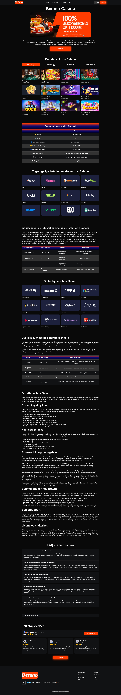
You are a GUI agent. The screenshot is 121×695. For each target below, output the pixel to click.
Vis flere (60, 657)
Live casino (49, 64)
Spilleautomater (89, 64)
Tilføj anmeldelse (90, 633)
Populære (29, 64)
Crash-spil (69, 64)
